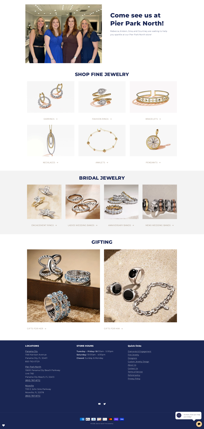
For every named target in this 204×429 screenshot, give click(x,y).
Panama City (31, 351)
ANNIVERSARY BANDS (119, 225)
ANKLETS (100, 162)
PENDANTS (151, 162)
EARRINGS (49, 119)
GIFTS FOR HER (35, 329)
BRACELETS (152, 119)
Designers (132, 358)
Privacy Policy (134, 379)
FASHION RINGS (100, 119)
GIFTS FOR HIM (112, 329)
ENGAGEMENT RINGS (43, 225)
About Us (132, 365)
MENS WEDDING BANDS (158, 225)
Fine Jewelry (133, 355)
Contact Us (133, 368)
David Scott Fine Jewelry (104, 423)
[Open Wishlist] (3, 425)
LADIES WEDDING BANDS (81, 225)
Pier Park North (33, 367)
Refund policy (134, 375)
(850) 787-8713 (32, 396)
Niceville (29, 386)
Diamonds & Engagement (139, 351)
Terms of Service (135, 372)
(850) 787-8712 (32, 380)
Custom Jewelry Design (138, 362)
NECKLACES (49, 162)
